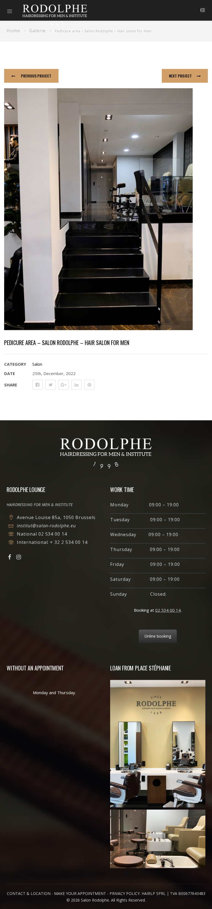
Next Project (180, 76)
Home (13, 31)
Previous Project (35, 76)
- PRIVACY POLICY (123, 893)
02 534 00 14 (52, 534)
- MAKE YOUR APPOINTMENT (79, 893)
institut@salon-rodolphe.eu (46, 526)
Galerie (37, 31)
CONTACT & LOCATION (29, 893)
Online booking (157, 636)
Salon (37, 364)
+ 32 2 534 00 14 (68, 542)
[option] (106, 209)
